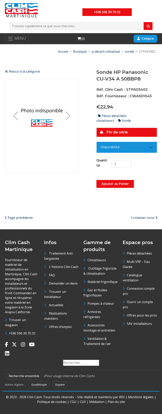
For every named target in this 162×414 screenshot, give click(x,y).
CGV (83, 402)
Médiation (96, 402)
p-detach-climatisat (106, 51)
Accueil (63, 51)
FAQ (52, 275)
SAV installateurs (139, 323)
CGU (73, 402)
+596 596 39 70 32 (107, 12)
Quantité (101, 163)
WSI (122, 397)
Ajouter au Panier (115, 184)
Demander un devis (63, 283)
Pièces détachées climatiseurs (111, 118)
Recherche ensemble (24, 376)
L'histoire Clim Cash (63, 267)
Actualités (56, 305)
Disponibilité (110, 147)
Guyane (60, 384)
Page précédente (20, 217)
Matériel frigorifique (103, 282)
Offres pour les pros (142, 315)
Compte (147, 38)
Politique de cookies (52, 402)
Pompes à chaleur (101, 303)
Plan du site (116, 402)
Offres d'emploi (60, 327)
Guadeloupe (39, 384)
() (81, 38)
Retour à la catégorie (24, 71)
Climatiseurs (97, 260)
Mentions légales (141, 397)
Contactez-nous (143, 217)
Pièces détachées (139, 253)
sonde (129, 51)
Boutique (80, 51)
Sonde (126, 120)
